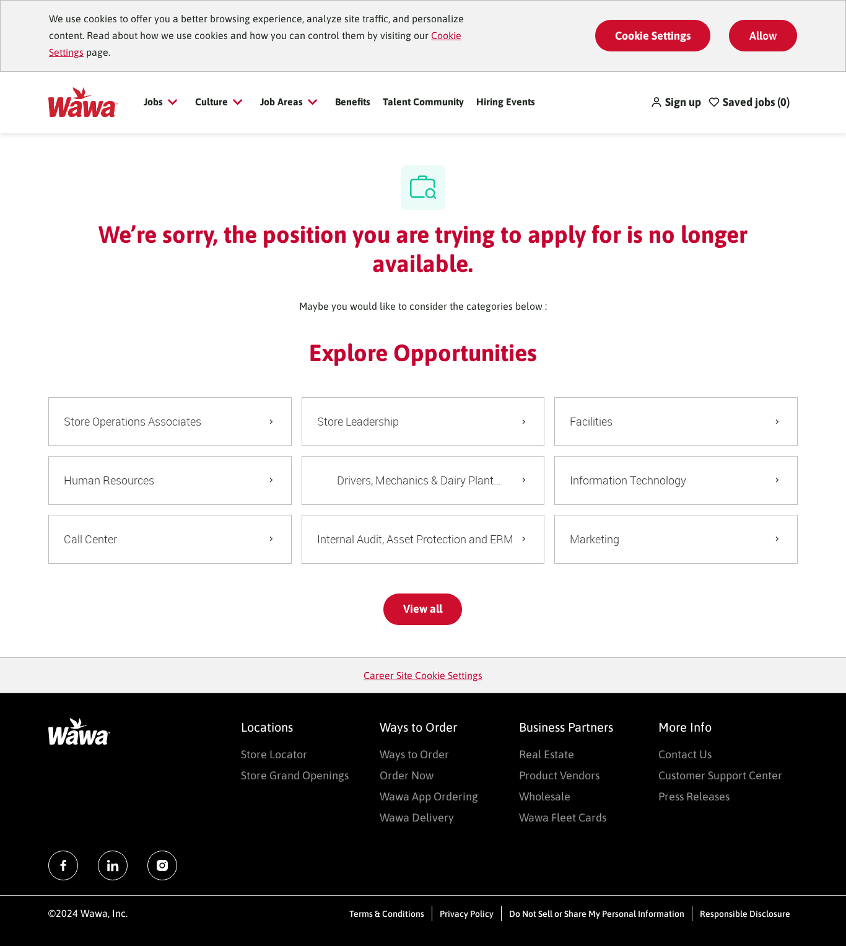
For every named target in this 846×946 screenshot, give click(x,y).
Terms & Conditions (386, 914)
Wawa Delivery (417, 817)
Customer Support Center (720, 775)
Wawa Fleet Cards (562, 817)
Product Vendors (559, 775)
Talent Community (423, 101)
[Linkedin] (113, 865)
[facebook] (63, 865)
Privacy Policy (467, 914)
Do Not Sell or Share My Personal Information (596, 914)
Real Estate (546, 754)
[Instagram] (162, 865)
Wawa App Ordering (429, 796)
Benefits (352, 101)
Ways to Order (414, 754)
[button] (676, 102)
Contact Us (685, 754)
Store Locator (274, 754)
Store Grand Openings (295, 775)
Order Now (407, 775)
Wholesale (544, 796)
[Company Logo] (82, 101)
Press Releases (694, 796)
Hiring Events (505, 101)
